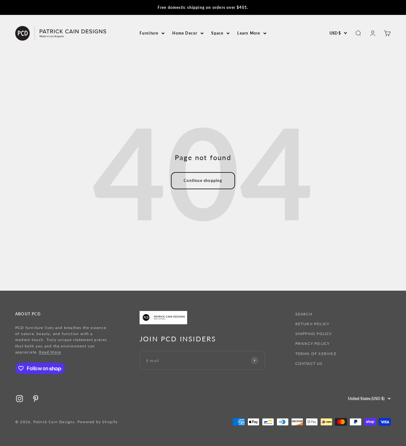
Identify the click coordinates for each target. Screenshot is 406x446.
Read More (50, 352)
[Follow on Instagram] (19, 398)
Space (217, 33)
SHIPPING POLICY (313, 333)
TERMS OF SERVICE (316, 353)
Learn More (248, 33)
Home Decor (184, 33)
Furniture (149, 33)
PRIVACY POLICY (312, 343)
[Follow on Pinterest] (35, 398)
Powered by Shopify (97, 421)
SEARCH (303, 314)
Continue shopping (203, 180)
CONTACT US (309, 363)
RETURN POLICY (312, 323)
